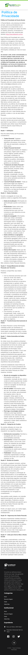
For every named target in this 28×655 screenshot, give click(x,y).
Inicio (5, 596)
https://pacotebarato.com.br (14, 34)
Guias (5, 601)
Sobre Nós (7, 604)
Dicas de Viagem (8, 599)
